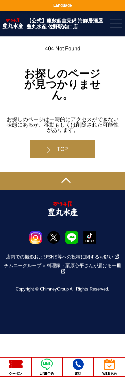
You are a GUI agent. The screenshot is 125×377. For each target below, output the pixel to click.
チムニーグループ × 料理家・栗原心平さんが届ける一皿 (62, 265)
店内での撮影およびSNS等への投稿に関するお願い (59, 256)
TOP (62, 149)
